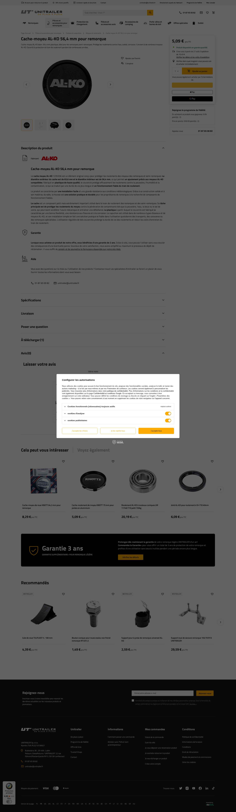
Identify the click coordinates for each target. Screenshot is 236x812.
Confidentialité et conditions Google (107, 393)
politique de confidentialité (117, 391)
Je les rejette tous (118, 430)
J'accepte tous (156, 430)
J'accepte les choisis (80, 430)
